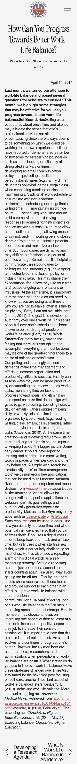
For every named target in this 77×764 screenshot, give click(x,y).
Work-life (16, 61)
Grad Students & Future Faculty (46, 61)
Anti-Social (59, 516)
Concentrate (36, 516)
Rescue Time (36, 488)
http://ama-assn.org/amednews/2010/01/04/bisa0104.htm (38, 702)
